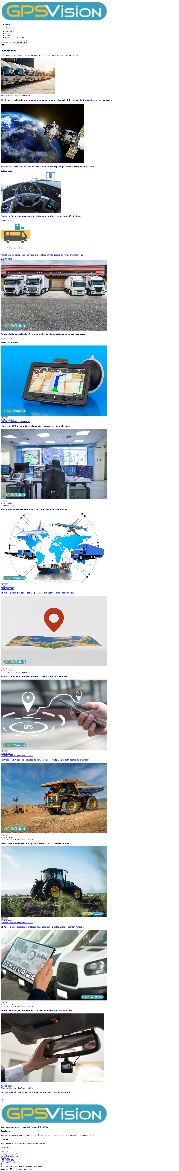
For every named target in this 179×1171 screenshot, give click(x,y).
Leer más (4, 417)
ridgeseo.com (32, 1169)
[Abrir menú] (3, 45)
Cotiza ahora (19, 42)
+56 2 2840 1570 (7, 1160)
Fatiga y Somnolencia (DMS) (55, 1135)
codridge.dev (20, 1169)
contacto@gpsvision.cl (9, 1156)
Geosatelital (71, 1135)
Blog (6, 33)
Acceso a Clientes (8, 42)
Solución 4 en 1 (14, 38)
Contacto (8, 35)
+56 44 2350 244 (8, 1162)
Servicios (8, 28)
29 (6, 1099)
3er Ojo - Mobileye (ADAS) (33, 1135)
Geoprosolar (90, 1135)
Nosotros (8, 25)
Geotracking (80, 1135)
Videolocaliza (6, 1135)
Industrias (9, 31)
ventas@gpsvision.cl (9, 1154)
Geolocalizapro (17, 1135)
